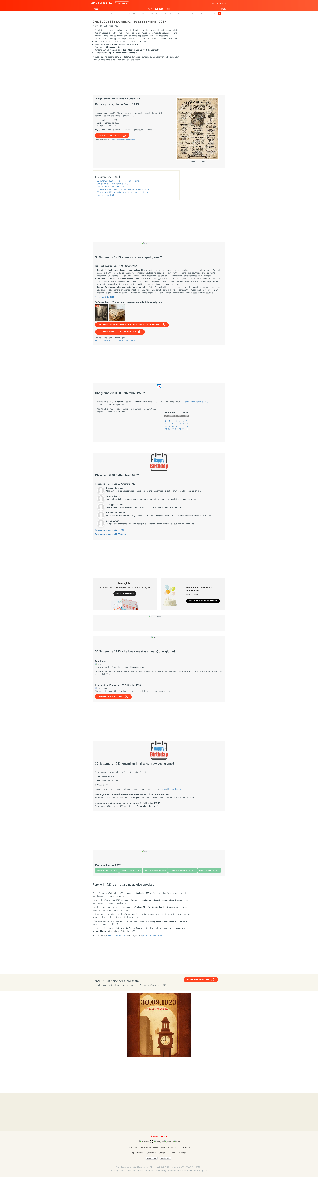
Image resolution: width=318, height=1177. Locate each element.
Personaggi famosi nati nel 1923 (109, 530)
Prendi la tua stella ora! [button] (110, 697)
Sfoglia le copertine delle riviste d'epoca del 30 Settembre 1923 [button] (129, 325)
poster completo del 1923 (153, 935)
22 (183, 14)
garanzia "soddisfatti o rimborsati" (123, 140)
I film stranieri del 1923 (155, 870)
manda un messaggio (124, 593)
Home (129, 1147)
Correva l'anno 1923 (105, 195)
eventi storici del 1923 (117, 935)
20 (174, 14)
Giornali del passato (150, 1147)
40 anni (178, 789)
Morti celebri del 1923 (209, 870)
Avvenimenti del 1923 (104, 297)
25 (197, 14)
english (223, 3)
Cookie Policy (165, 1158)
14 (147, 14)
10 (129, 14)
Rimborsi (183, 1153)
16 (156, 14)
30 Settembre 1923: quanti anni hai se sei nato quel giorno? (123, 192)
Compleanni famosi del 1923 (182, 870)
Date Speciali (167, 1147)
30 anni (170, 789)
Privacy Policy (152, 1158)
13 (143, 14)
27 (205, 14)
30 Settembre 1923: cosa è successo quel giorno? (118, 181)
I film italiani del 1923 (131, 870)
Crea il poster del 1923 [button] (109, 135)
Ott (168, 9)
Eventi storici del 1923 (107, 870)
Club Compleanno (183, 1147)
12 (138, 14)
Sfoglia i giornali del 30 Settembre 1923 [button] (117, 332)
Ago (150, 9)
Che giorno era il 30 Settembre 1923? (113, 184)
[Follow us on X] (152, 1142)
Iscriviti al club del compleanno (203, 601)
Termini (172, 1153)
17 (161, 14)
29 (214, 14)
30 (187, 429)
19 (170, 14)
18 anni (163, 789)
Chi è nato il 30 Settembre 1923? (111, 186)
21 (179, 14)
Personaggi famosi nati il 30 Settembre (112, 534)
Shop (136, 1147)
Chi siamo (151, 1153)
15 (152, 14)
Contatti (162, 1153)
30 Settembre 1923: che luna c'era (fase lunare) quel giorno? (123, 189)
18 (165, 14)
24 (192, 14)
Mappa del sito (136, 1153)
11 (134, 14)
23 (188, 14)
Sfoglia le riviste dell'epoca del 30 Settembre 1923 (116, 340)
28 (210, 14)
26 (201, 14)
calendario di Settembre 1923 (195, 402)
